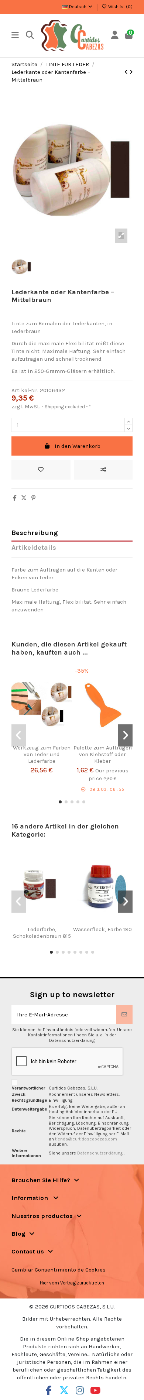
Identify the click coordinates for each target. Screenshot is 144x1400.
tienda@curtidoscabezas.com (86, 1139)
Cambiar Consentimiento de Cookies (58, 1269)
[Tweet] (24, 498)
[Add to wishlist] (41, 470)
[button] (60, 801)
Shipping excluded (65, 406)
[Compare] (39, 741)
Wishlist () (120, 6)
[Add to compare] (103, 470)
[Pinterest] (33, 498)
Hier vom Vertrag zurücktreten (72, 1283)
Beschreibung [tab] (34, 533)
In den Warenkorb (77, 446)
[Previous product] (126, 72)
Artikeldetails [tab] (33, 548)
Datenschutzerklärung (100, 1153)
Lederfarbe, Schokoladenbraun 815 (42, 932)
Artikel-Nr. (24, 390)
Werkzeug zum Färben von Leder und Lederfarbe (42, 754)
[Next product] (131, 72)
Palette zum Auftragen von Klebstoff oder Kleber (102, 754)
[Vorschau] (50, 741)
